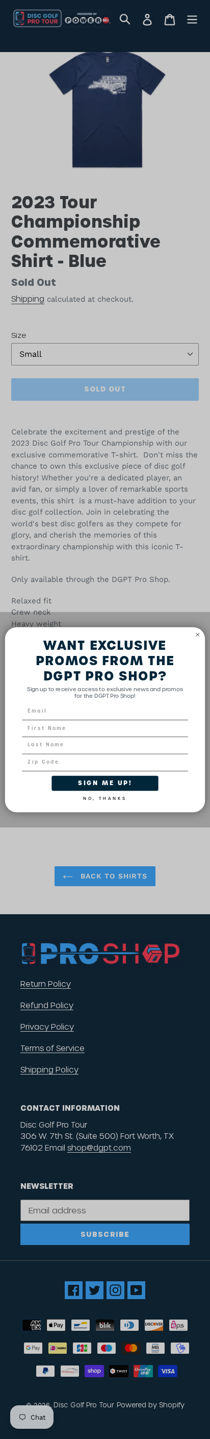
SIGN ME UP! (105, 783)
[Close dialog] (198, 634)
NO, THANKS (105, 797)
